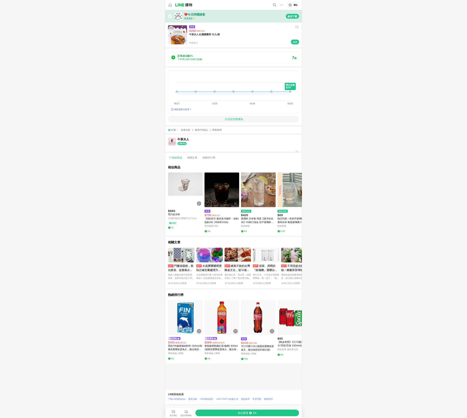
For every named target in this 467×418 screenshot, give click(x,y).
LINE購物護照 (206, 399)
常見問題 (256, 399)
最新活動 (192, 399)
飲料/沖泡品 (201, 129)
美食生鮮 (185, 129)
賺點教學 (245, 399)
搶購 (295, 41)
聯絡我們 (268, 399)
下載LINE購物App (177, 399)
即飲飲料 (217, 130)
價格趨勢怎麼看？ (183, 109)
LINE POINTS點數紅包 (227, 399)
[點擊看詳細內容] (185, 190)
